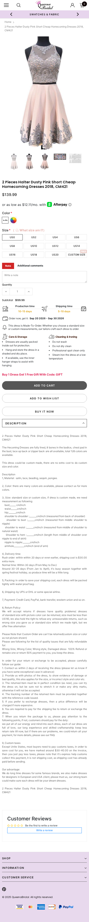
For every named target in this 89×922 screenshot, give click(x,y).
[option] (44, 93)
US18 (34, 254)
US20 (55, 254)
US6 (76, 237)
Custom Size (76, 254)
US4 (55, 237)
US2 (33, 237)
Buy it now (44, 411)
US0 (12, 237)
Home (8, 21)
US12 (55, 245)
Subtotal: (7, 300)
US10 (34, 245)
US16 (12, 254)
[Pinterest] (4, 889)
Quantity (7, 284)
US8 (12, 245)
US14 (76, 245)
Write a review (44, 830)
